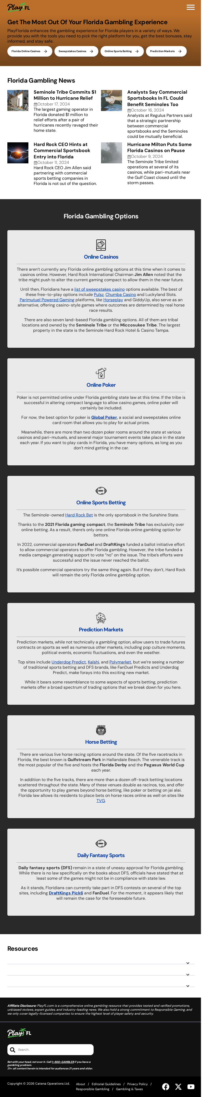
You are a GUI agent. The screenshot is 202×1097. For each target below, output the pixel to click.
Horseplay (113, 300)
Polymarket (120, 662)
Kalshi (93, 662)
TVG (101, 800)
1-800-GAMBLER (63, 1062)
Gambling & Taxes (129, 1089)
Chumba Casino (120, 294)
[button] (190, 7)
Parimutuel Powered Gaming (47, 300)
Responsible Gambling (92, 1089)
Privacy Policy (137, 1084)
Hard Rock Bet (79, 515)
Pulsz (99, 294)
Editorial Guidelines (106, 1084)
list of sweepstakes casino (99, 289)
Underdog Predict (69, 662)
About (80, 1084)
